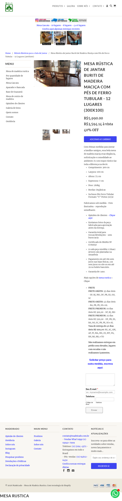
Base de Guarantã (14, 92)
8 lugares (67, 25)
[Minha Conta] (107, 6)
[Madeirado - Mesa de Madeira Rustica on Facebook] (63, 470)
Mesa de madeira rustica (17, 71)
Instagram (10, 448)
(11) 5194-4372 (79, 446)
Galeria (71, 6)
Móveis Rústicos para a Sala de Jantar (30, 53)
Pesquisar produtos (14, 457)
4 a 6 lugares (80, 25)
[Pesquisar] (111, 6)
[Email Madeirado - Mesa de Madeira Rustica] (73, 470)
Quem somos (12, 112)
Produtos (58, 5)
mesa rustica (105, 278)
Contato (98, 5)
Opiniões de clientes (15, 103)
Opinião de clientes (14, 436)
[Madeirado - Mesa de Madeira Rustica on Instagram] (68, 470)
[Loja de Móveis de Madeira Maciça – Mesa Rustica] (18, 6)
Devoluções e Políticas (15, 461)
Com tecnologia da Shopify (59, 485)
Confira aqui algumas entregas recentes (61, 29)
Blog (7, 453)
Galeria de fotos (13, 108)
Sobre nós (83, 5)
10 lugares (56, 25)
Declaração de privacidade (17, 465)
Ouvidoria (10, 121)
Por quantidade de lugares (14, 77)
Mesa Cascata (43, 25)
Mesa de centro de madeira (14, 97)
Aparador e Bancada (15, 87)
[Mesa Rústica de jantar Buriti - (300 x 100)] (57, 73)
